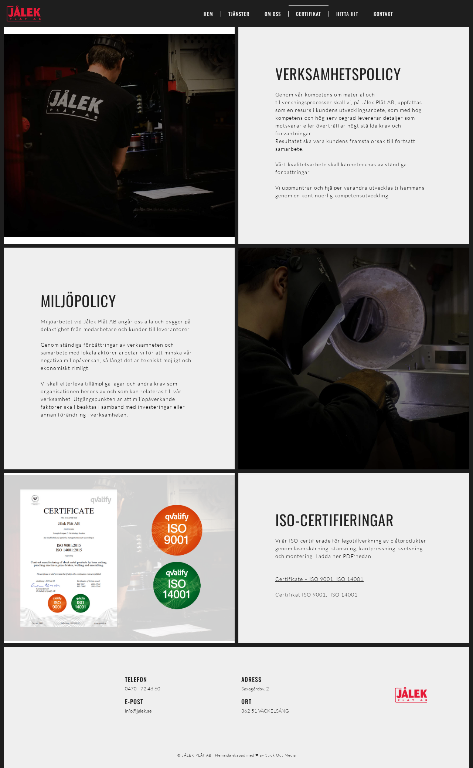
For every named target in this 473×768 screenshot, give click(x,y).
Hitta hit (347, 13)
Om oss (273, 13)
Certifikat (308, 13)
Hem (208, 13)
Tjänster (238, 13)
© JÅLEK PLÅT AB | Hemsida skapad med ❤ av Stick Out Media (236, 755)
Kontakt (383, 13)
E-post (134, 701)
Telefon (136, 679)
